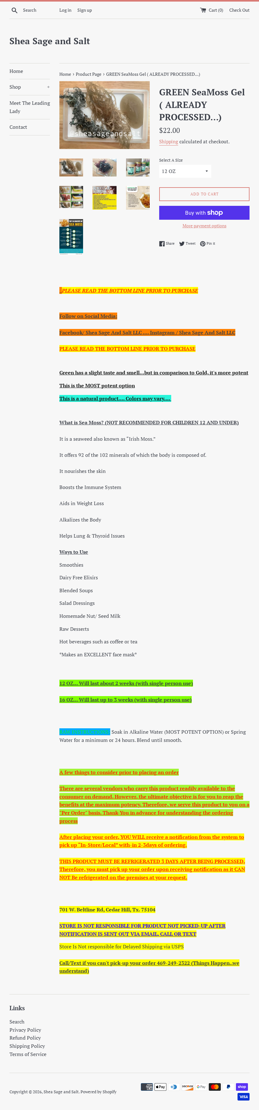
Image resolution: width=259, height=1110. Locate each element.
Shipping (168, 141)
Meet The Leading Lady (29, 107)
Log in (65, 10)
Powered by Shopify (99, 1092)
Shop (29, 86)
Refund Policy (25, 1037)
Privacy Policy (25, 1029)
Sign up (84, 10)
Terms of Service (27, 1054)
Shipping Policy (27, 1045)
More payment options (204, 226)
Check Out (239, 10)
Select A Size (171, 160)
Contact (18, 126)
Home (16, 71)
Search (16, 1021)
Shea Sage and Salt (49, 41)
